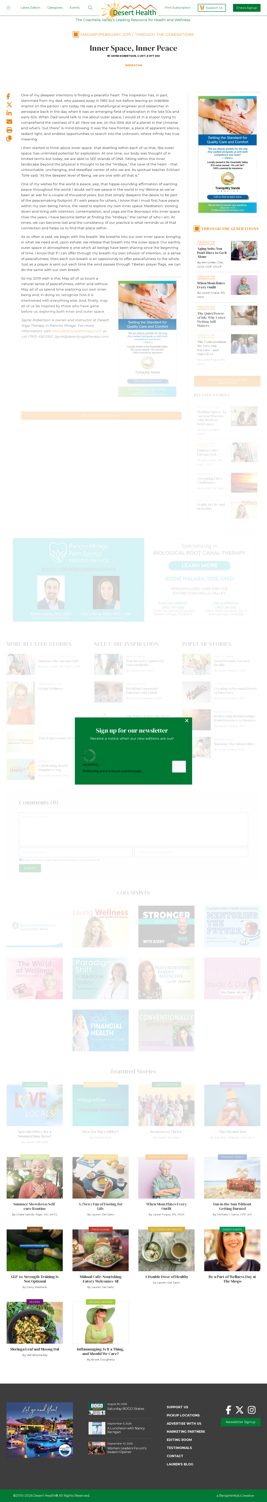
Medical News (232, 1084)
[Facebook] (228, 1409)
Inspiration (133, 65)
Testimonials (179, 1448)
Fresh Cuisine (100, 1229)
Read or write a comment (101, 415)
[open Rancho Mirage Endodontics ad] (133, 580)
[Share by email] (13, 122)
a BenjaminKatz (235, 1495)
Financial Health (232, 1156)
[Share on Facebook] (13, 96)
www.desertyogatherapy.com (76, 331)
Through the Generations (164, 34)
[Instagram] (251, 1409)
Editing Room (179, 1440)
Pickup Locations (183, 1415)
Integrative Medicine (100, 1084)
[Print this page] (13, 130)
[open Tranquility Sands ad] (147, 339)
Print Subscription (178, 7)
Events (75, 7)
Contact (175, 1456)
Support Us (214, 8)
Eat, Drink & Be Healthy (166, 1229)
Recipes (35, 1301)
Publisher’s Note (166, 1084)
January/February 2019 (105, 34)
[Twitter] (239, 1409)
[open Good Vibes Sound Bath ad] (39, 1457)
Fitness (34, 1229)
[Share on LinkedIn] (13, 113)
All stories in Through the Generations (227, 381)
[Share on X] (13, 105)
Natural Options (34, 1156)
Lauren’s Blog (180, 1464)
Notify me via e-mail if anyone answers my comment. (61, 860)
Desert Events (34, 1084)
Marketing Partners (186, 1431)
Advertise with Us (184, 1423)
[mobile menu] (8, 7)
